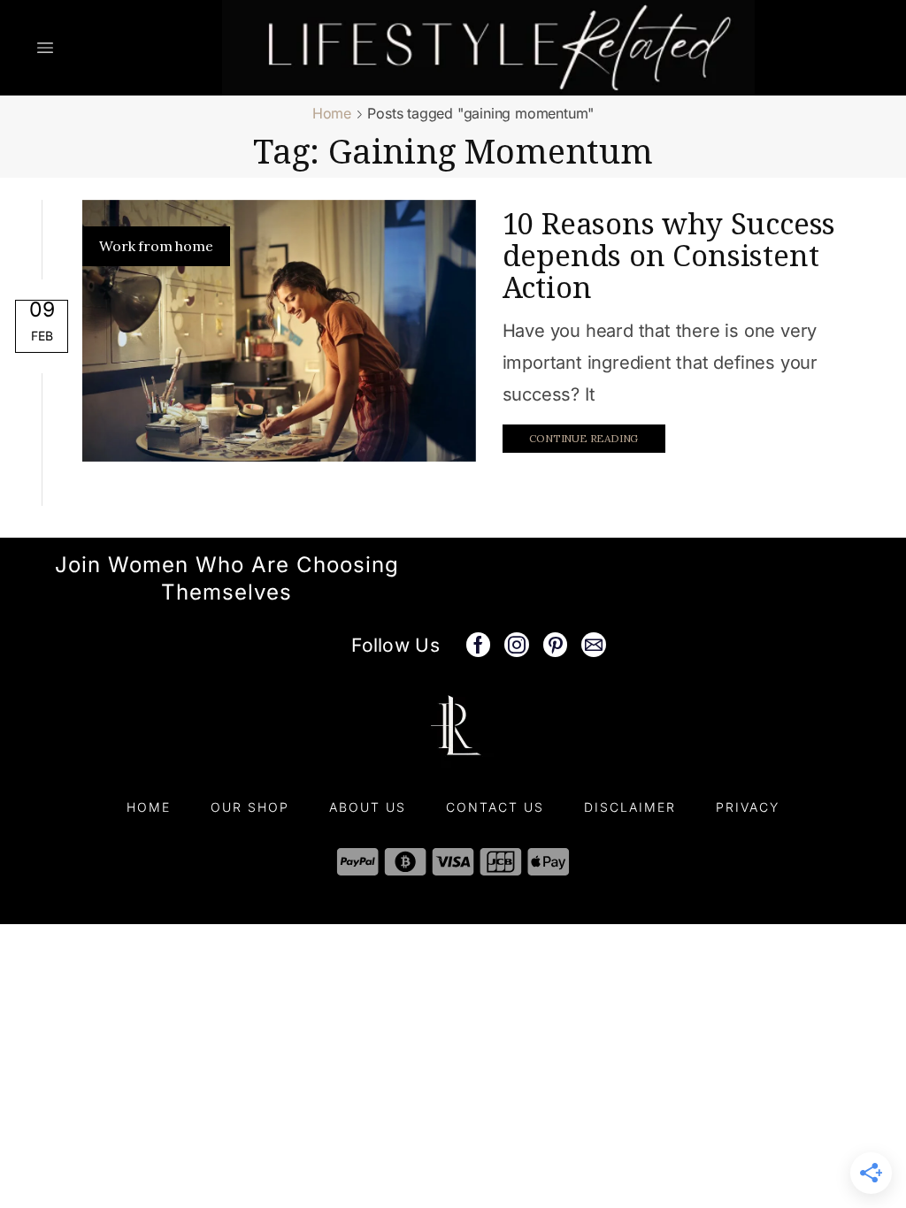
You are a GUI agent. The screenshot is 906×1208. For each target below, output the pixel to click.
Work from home (155, 246)
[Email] (593, 644)
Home (331, 113)
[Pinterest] (555, 644)
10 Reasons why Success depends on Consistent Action (669, 255)
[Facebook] (478, 644)
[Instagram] (516, 644)
